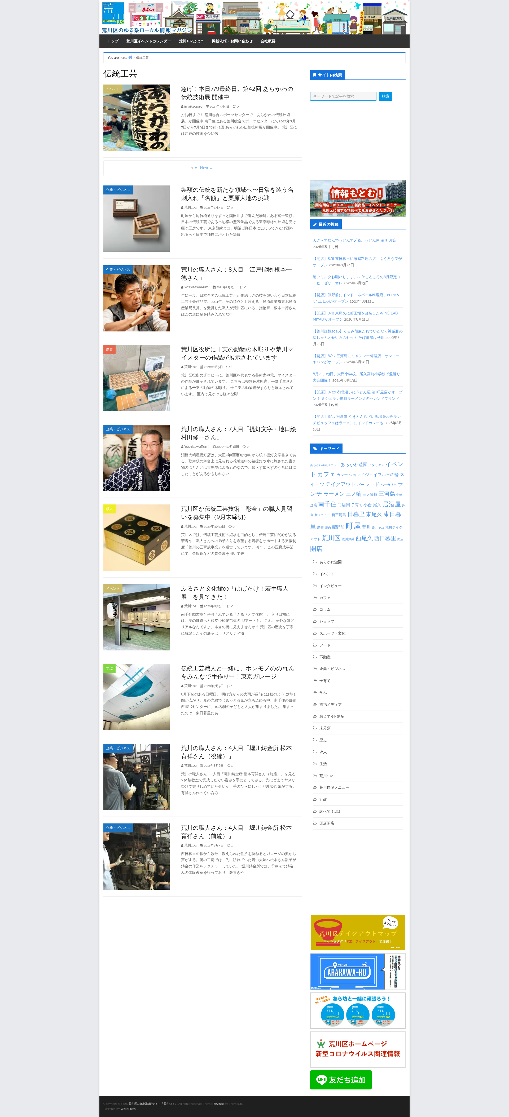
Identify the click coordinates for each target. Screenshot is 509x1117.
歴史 (109, 349)
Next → (206, 168)
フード (372, 484)
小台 (367, 504)
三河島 (387, 493)
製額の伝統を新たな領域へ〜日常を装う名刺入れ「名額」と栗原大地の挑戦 (237, 193)
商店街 (343, 504)
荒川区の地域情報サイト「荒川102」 (153, 1104)
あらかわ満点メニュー (324, 465)
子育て (356, 505)
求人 (109, 509)
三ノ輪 (354, 494)
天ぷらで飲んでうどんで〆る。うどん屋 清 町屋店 (355, 240)
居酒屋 (392, 504)
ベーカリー (389, 485)
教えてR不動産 (331, 716)
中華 (399, 495)
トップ (113, 40)
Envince (218, 1104)
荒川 (366, 527)
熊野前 (338, 527)
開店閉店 (326, 823)
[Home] (130, 57)
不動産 (325, 657)
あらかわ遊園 (353, 464)
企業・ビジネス (118, 190)
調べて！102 (329, 811)
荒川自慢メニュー (334, 787)
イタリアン (376, 465)
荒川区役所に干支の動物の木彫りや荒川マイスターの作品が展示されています (237, 353)
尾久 (377, 504)
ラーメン (334, 494)
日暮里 (356, 514)
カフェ (326, 474)
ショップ (356, 475)
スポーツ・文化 (332, 633)
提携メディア (330, 704)
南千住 (327, 504)
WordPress (128, 1109)
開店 (316, 548)
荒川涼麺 (348, 539)
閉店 (400, 539)
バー (360, 484)
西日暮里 (385, 538)
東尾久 (374, 514)
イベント (113, 89)
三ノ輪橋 (370, 494)
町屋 (353, 525)
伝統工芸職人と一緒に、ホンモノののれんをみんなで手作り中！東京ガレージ (238, 672)
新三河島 (338, 515)
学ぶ (109, 668)
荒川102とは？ (191, 40)
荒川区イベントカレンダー (148, 40)
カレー (342, 475)
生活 (323, 764)
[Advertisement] (358, 140)
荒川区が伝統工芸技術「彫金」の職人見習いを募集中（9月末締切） (236, 512)
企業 (313, 505)
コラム (325, 609)
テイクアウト (341, 484)
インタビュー (330, 586)
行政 (323, 799)
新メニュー (322, 515)
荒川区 (331, 538)
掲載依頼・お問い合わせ (232, 40)
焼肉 (328, 527)
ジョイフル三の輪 (382, 474)
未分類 (325, 728)
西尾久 (364, 538)
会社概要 (268, 40)
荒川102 (378, 527)
